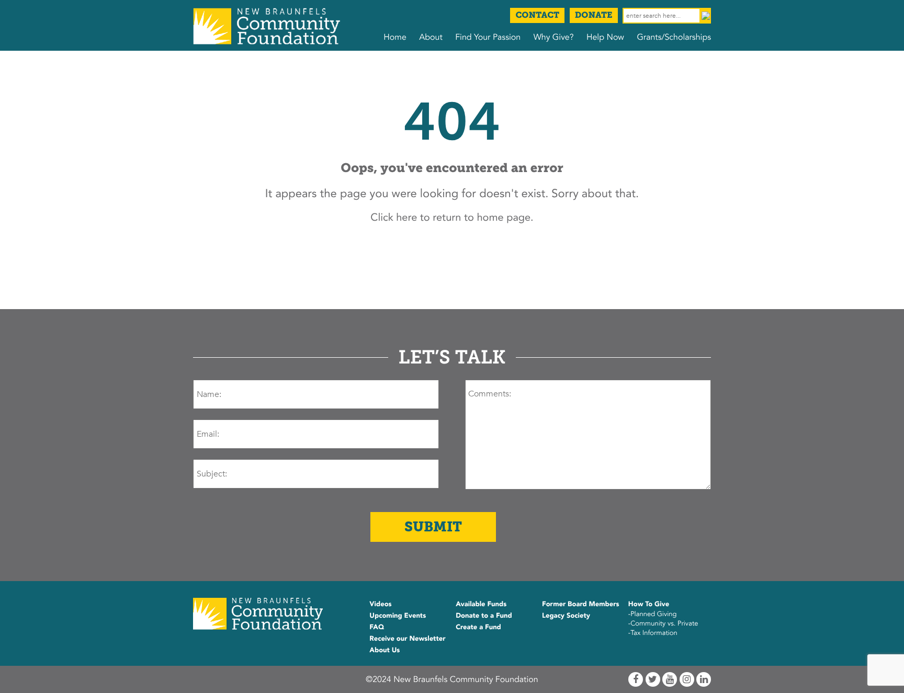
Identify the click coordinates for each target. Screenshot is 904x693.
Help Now (605, 37)
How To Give (648, 604)
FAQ (376, 627)
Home (394, 37)
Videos (380, 604)
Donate (594, 15)
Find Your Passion (488, 37)
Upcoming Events (397, 615)
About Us (384, 650)
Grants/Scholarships (674, 37)
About (430, 37)
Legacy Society (566, 615)
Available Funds (481, 604)
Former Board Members (580, 604)
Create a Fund (478, 627)
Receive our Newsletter (407, 638)
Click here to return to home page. (451, 218)
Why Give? (554, 37)
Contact (537, 15)
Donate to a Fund (484, 615)
